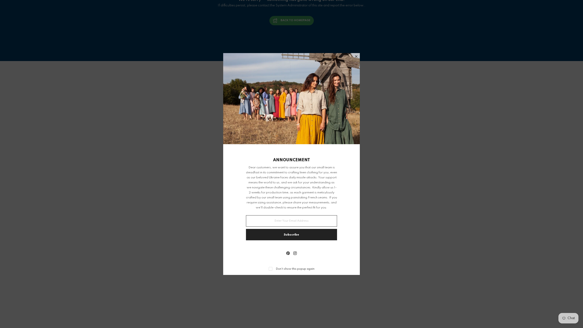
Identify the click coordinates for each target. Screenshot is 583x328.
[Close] (356, 57)
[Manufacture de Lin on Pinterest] (288, 253)
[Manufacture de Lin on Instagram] (295, 253)
